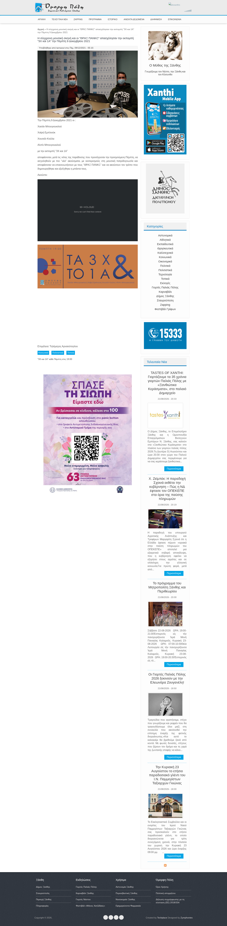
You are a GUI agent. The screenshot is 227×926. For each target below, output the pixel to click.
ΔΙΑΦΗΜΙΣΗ (156, 19)
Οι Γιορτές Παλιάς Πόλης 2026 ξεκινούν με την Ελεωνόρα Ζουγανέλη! (167, 678)
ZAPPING (78, 19)
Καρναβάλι (165, 291)
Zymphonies (187, 917)
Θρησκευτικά (165, 248)
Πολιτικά (165, 265)
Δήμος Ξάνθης (165, 296)
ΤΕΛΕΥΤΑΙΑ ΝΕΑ (60, 19)
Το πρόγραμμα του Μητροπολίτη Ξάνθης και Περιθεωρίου (167, 587)
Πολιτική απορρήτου (166, 893)
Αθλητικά (165, 239)
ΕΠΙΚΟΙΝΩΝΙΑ (174, 19)
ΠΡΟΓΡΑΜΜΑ (95, 19)
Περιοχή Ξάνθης (44, 899)
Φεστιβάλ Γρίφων (165, 309)
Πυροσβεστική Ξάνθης (126, 893)
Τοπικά (165, 278)
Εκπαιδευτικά (165, 244)
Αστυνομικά (165, 235)
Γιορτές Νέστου (83, 899)
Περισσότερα (174, 468)
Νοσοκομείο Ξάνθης (125, 899)
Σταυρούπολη (165, 300)
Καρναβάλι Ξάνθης (85, 893)
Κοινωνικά (165, 257)
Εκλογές (165, 283)
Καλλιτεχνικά (165, 252)
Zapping (165, 304)
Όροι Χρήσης (162, 887)
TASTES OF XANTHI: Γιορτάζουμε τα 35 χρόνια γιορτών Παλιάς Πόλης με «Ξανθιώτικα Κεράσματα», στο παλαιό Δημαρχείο (167, 383)
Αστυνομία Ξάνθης (125, 887)
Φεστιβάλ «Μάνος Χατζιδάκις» (90, 905)
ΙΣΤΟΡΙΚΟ (112, 19)
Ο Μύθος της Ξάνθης (165, 65)
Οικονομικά (165, 261)
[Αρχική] (59, 11)
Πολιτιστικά (165, 270)
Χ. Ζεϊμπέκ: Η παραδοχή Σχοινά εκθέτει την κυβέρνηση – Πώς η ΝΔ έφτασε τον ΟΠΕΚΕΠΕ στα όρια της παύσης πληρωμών (167, 489)
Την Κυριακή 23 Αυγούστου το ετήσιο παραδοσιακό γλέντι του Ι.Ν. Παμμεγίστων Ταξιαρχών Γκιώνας (167, 775)
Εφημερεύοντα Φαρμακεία (128, 905)
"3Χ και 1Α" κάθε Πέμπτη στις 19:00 (55, 359)
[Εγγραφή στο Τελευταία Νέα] (165, 866)
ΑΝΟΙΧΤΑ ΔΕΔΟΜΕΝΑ (134, 19)
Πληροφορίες (42, 905)
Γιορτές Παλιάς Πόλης (165, 287)
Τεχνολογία (165, 274)
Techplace (162, 917)
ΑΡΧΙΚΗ (41, 19)
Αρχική (41, 29)
